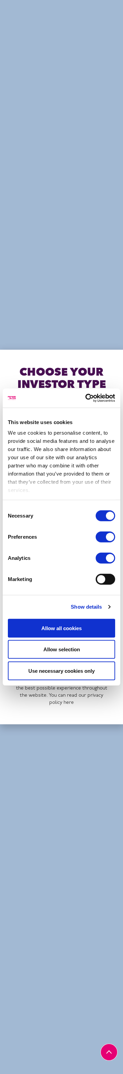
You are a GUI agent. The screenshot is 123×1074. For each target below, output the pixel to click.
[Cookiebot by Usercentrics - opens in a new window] (86, 398)
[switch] (105, 536)
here (69, 702)
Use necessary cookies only (61, 670)
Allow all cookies (61, 628)
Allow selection (61, 649)
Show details (86, 607)
